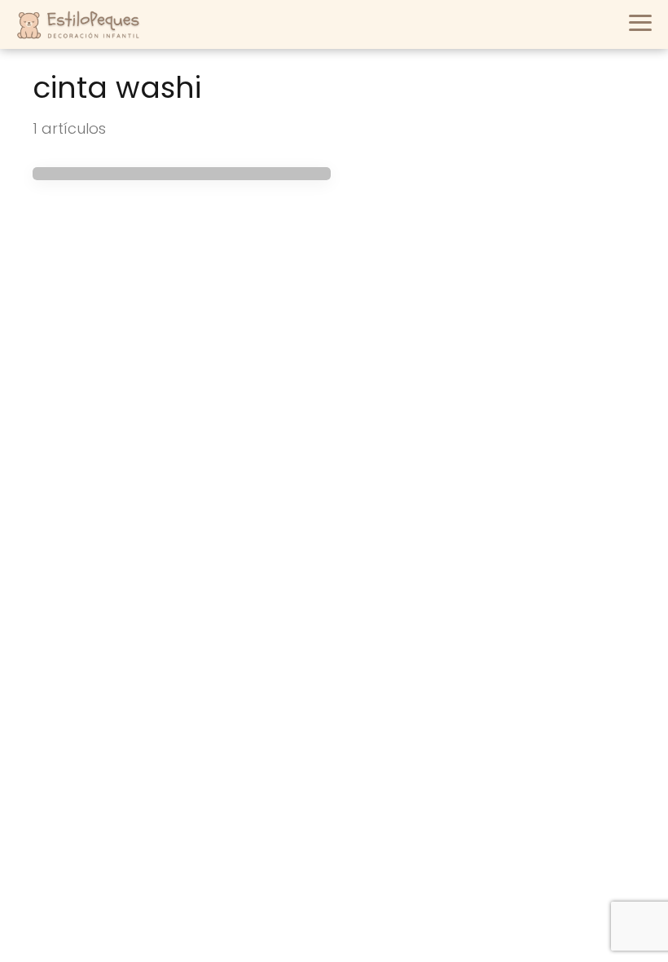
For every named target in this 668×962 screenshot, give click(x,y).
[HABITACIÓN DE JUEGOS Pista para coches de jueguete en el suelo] (182, 173)
